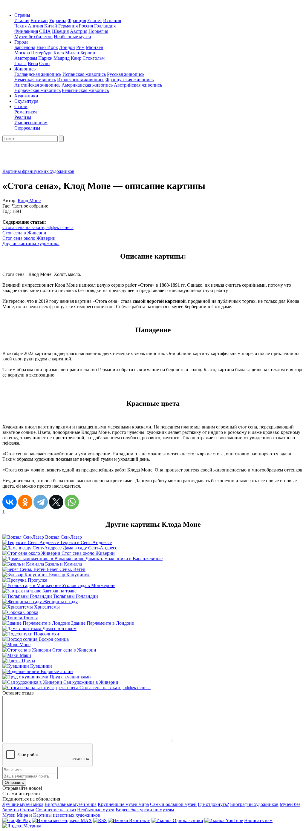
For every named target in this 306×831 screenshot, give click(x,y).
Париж (45, 58)
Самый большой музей (173, 804)
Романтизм (25, 111)
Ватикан (39, 20)
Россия (86, 25)
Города (21, 41)
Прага (20, 63)
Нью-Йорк (47, 47)
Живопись (25, 68)
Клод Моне (29, 200)
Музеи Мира (15, 815)
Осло (44, 63)
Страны (22, 15)
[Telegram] (40, 502)
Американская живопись (87, 84)
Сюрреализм (27, 127)
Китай (50, 25)
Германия (68, 25)
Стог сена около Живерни (29, 238)
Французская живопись (129, 79)
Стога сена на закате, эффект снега (38, 227)
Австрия (78, 31)
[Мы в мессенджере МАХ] (62, 820)
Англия (35, 25)
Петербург (41, 52)
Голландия (105, 25)
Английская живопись (37, 84)
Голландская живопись (37, 74)
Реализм (22, 117)
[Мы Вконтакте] (129, 820)
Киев (58, 52)
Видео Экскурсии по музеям (145, 809)
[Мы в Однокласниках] (177, 820)
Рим (80, 47)
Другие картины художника (30, 243)
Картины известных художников (66, 815)
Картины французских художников (38, 171)
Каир (76, 58)
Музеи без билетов (33, 36)
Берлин (87, 52)
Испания (112, 20)
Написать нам (258, 820)
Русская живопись (125, 74)
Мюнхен (94, 47)
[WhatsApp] (72, 502)
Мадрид (61, 58)
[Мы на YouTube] (223, 820)
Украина (57, 20)
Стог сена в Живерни (24, 232)
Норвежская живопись (37, 90)
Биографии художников (254, 804)
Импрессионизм (31, 122)
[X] (56, 502)
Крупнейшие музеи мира (123, 804)
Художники (26, 95)
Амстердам (25, 58)
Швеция (60, 31)
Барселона (24, 47)
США (45, 31)
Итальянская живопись (80, 79)
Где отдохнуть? (213, 804)
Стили (20, 106)
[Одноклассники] (25, 502)
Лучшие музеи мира (22, 804)
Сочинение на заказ (56, 809)
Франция (77, 20)
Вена (33, 63)
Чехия (20, 25)
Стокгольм (93, 58)
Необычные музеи (72, 36)
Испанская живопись (84, 74)
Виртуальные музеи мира (71, 804)
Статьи (27, 809)
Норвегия (98, 31)
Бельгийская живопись (85, 90)
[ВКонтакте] (9, 502)
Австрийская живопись (138, 84)
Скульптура (26, 101)
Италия (21, 20)
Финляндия (26, 31)
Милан (72, 52)
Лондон (67, 47)
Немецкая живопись (35, 79)
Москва (22, 52)
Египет (94, 20)
